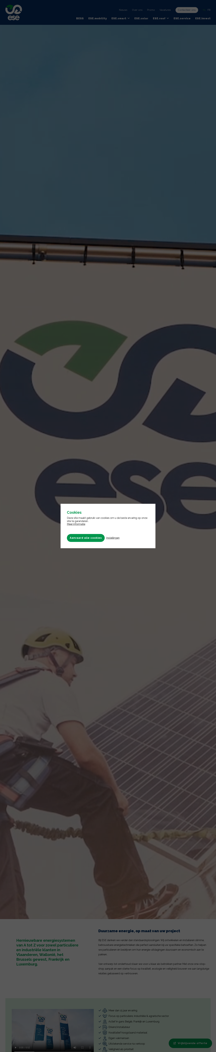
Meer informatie (76, 524)
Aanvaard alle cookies (86, 537)
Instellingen (113, 537)
